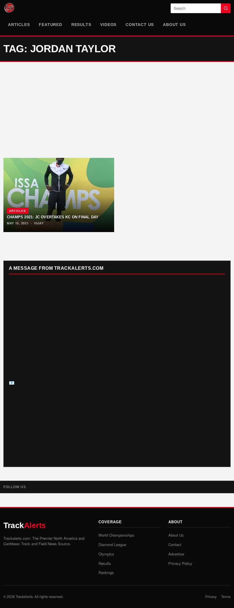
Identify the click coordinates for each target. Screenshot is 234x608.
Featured (50, 24)
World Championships (116, 535)
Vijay (39, 223)
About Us (174, 24)
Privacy (211, 596)
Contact (174, 544)
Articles (19, 24)
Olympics (106, 554)
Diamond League (112, 544)
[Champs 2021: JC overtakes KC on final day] (58, 195)
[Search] (226, 8)
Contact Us (140, 24)
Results (81, 24)
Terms (226, 596)
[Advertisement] (117, 110)
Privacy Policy (180, 563)
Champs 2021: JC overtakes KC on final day (52, 217)
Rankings (106, 572)
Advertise (176, 554)
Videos (108, 24)
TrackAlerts (24, 596)
